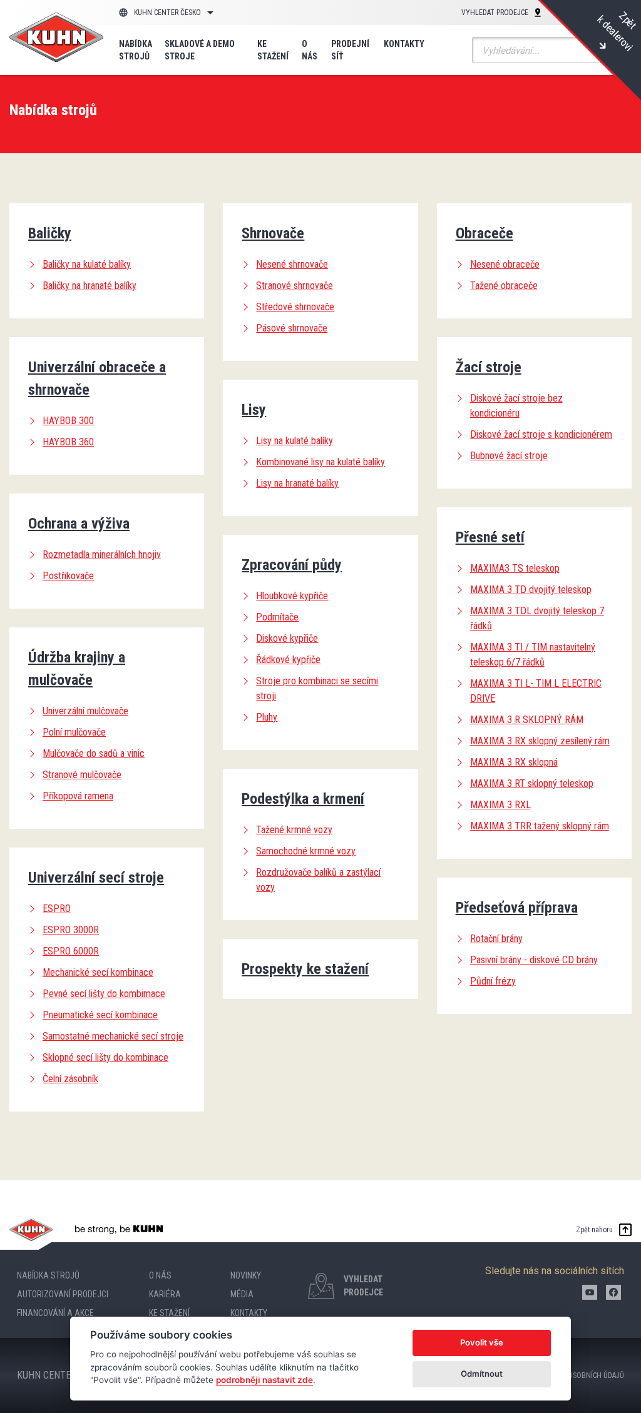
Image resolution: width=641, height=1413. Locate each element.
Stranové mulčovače (82, 775)
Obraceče (484, 233)
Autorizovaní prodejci (62, 1294)
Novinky (245, 1275)
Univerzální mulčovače (85, 711)
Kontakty (404, 44)
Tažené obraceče (504, 285)
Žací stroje (488, 367)
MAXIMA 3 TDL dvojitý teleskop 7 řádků (537, 618)
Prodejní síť (350, 50)
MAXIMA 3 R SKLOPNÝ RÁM (526, 720)
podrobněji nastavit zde (264, 1380)
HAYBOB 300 (68, 421)
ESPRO (57, 908)
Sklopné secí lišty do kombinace (105, 1057)
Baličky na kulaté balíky (87, 264)
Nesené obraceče (505, 264)
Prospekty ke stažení (305, 969)
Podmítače (277, 617)
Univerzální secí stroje (96, 877)
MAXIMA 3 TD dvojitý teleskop (531, 589)
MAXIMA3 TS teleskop (515, 568)
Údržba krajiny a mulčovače (76, 669)
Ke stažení (273, 50)
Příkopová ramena (78, 796)
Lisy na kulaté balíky (294, 441)
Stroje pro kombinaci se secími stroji (317, 688)
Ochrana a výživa (79, 523)
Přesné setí (490, 537)
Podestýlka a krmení (303, 799)
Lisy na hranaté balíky (297, 483)
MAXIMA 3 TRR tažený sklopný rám (539, 826)
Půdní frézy (493, 981)
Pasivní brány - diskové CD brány (534, 960)
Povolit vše (481, 1342)
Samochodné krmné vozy (306, 851)
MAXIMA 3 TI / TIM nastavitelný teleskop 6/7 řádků (532, 654)
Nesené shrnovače (292, 264)
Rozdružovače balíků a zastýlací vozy (318, 879)
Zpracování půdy (292, 565)
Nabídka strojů (135, 50)
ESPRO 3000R (71, 930)
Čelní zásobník (70, 1079)
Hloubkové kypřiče (292, 596)
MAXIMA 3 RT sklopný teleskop (531, 783)
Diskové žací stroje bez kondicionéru (516, 405)
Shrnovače (273, 233)
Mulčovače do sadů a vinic (94, 753)
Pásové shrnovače (291, 328)
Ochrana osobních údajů (580, 1375)
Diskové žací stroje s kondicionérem (541, 434)
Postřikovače (68, 576)
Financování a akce (55, 1313)
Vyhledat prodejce (494, 12)
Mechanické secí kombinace (98, 972)
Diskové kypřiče (287, 638)
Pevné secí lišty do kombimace (104, 994)
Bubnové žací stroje (509, 456)
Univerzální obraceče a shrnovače (97, 378)
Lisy (254, 409)
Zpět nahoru (594, 1229)
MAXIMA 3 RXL (500, 805)
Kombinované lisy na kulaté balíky (320, 462)
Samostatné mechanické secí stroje (113, 1036)
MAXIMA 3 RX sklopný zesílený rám (540, 741)
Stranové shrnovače (294, 285)
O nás (309, 50)
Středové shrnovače (295, 307)
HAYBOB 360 (68, 442)
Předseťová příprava (517, 907)
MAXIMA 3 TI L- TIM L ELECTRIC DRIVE (536, 690)
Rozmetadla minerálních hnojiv (102, 554)
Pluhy (266, 717)
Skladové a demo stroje (200, 50)
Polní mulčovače (74, 732)
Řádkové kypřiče (288, 660)
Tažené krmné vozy (294, 830)
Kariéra (165, 1294)
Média (242, 1294)
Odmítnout (482, 1374)
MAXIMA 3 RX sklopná (514, 762)
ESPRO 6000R (71, 951)
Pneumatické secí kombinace (100, 1015)
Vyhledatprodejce (363, 1285)
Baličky (49, 233)
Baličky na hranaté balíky (89, 285)
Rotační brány (496, 939)
